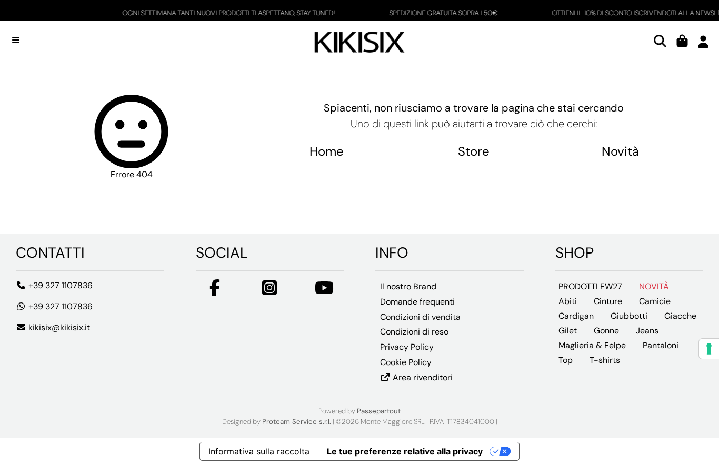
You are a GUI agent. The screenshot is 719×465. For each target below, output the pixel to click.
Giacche (680, 315)
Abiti (567, 301)
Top (565, 360)
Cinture (608, 301)
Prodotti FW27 (590, 286)
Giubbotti (629, 315)
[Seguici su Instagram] (269, 291)
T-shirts (605, 360)
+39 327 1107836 (59, 285)
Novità (620, 151)
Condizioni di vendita (420, 316)
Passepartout (379, 411)
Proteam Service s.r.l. (296, 421)
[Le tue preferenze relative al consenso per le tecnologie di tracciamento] (709, 349)
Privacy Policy (407, 346)
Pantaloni (660, 345)
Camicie (655, 301)
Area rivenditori (422, 377)
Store (474, 151)
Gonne (606, 330)
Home (326, 151)
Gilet (567, 330)
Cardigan (576, 315)
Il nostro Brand (408, 286)
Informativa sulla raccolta (258, 451)
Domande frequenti (417, 301)
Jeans (647, 330)
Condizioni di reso (414, 331)
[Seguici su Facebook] (214, 291)
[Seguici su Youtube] (324, 291)
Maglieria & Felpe (592, 345)
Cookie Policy (406, 362)
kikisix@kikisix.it (58, 327)
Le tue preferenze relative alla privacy (405, 451)
